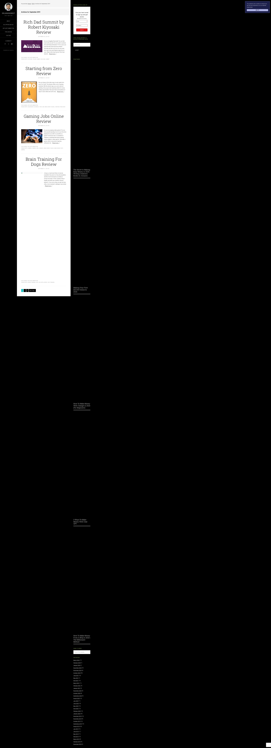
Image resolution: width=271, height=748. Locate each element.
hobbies (41, 148)
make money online (49, 106)
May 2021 (75, 678)
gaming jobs (35, 148)
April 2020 (75, 708)
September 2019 (77, 724)
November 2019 (77, 718)
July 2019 (75, 729)
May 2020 (75, 706)
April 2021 (75, 680)
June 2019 (76, 731)
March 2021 (76, 683)
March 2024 (76, 660)
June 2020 (76, 703)
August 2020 (76, 698)
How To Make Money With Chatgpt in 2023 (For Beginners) (81, 406)
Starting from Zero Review (44, 71)
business (36, 106)
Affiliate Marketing (33, 57)
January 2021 (76, 688)
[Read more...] (52, 54)
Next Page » (32, 290)
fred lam (41, 106)
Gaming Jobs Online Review (44, 118)
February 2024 (77, 662)
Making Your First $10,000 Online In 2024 (80, 290)
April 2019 (75, 736)
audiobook (31, 106)
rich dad (43, 59)
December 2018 (77, 744)
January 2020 (76, 713)
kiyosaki (30, 59)
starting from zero (60, 106)
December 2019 (77, 716)
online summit (36, 59)
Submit (77, 50)
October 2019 (76, 721)
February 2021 (77, 685)
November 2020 (77, 690)
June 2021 (76, 675)
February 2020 (77, 711)
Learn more (250, 7)
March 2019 (76, 739)
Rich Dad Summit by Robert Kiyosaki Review (44, 27)
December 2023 (77, 668)
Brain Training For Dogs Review (44, 161)
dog (37, 282)
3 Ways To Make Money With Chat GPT (80, 522)
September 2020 (77, 696)
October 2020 (76, 693)
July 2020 (75, 701)
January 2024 (76, 665)
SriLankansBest (8, 13)
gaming (30, 148)
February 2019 (77, 741)
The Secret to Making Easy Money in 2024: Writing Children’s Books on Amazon (81, 173)
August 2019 (76, 726)
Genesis (12, 50)
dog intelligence (43, 282)
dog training (51, 282)
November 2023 (77, 670)
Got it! (257, 10)
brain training (32, 282)
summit (47, 59)
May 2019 (75, 734)
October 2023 (76, 673)
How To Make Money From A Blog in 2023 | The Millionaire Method (81, 639)
